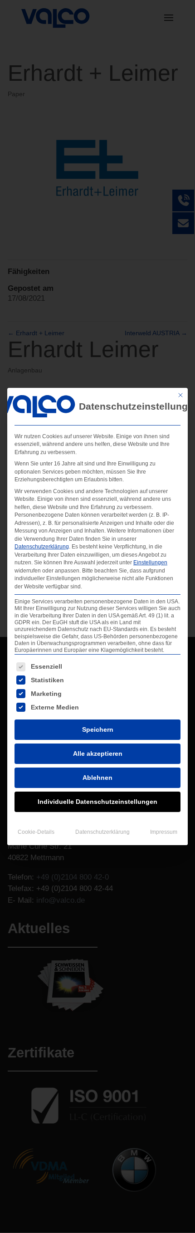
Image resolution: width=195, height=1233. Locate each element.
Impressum (163, 832)
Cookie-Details (36, 832)
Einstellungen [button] (150, 562)
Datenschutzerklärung (42, 546)
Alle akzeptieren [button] (97, 753)
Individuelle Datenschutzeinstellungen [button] (97, 801)
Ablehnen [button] (97, 777)
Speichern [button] (97, 729)
